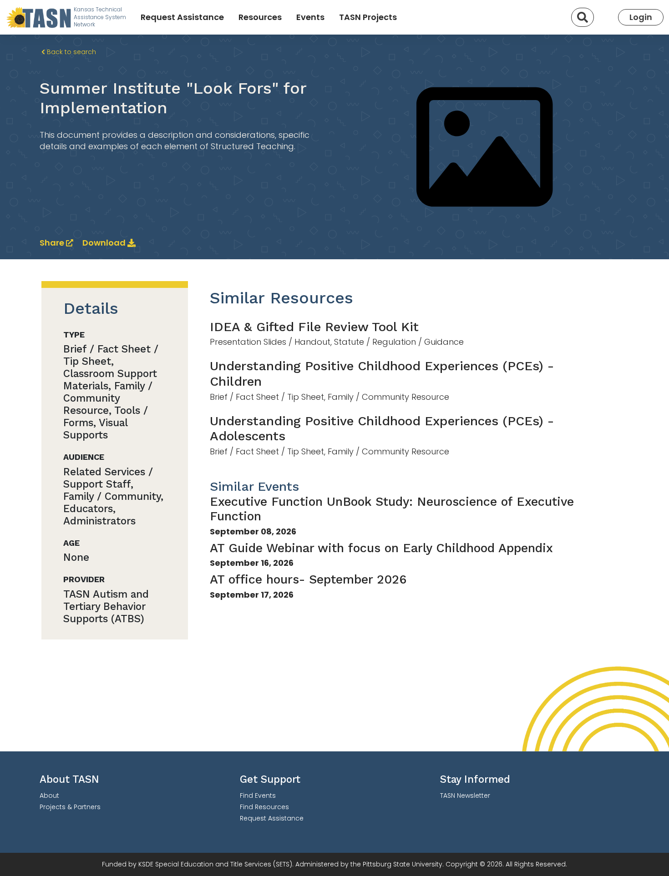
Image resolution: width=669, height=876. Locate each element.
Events (310, 17)
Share (53, 242)
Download (104, 242)
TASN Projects (368, 17)
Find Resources (264, 806)
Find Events (258, 795)
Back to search (70, 51)
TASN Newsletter (465, 795)
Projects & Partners (70, 806)
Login (640, 17)
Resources (260, 17)
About (49, 795)
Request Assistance (182, 17)
